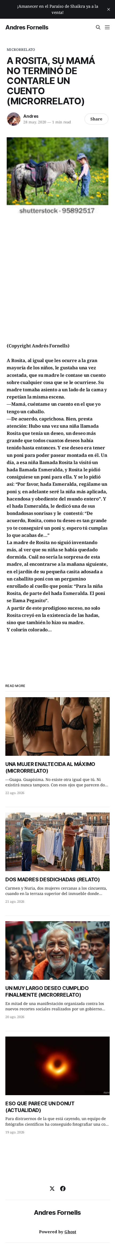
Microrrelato (21, 49)
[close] (108, 9)
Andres (31, 116)
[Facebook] (63, 1188)
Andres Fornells (26, 27)
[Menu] (107, 27)
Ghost (70, 1231)
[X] (52, 1188)
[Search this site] (98, 27)
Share (96, 119)
